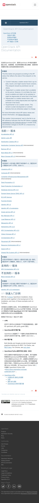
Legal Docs (4, 471)
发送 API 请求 (12, 381)
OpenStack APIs (9, 375)
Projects (3, 431)
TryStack (10, 297)
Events (3, 446)
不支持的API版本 (12, 39)
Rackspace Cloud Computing (29, 493)
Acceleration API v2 (7, 134)
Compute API (5, 173)
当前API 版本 (11, 35)
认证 (9, 379)
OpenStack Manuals (7, 458)
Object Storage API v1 (8, 234)
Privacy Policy (5, 477)
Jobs (2, 448)
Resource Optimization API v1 (10, 245)
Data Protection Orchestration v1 (12, 186)
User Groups (4, 444)
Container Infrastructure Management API (14, 176)
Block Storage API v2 (8, 276)
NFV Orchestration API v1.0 (10, 269)
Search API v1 (5, 249)
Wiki (2, 464)
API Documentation (6, 462)
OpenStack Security (6, 433)
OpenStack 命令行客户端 (16, 383)
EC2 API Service (6, 197)
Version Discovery (24, 115)
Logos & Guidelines (6, 473)
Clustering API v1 (6, 169)
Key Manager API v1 (7, 215)
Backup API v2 (6, 149)
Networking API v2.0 (8, 227)
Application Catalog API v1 (9, 141)
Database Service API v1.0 (9, 190)
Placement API (6, 241)
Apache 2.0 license (31, 491)
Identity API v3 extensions (9, 208)
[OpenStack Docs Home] (5, 23)
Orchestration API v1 (8, 238)
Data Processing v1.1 (8, 182)
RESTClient (8, 347)
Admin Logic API (6, 138)
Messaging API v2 (7, 223)
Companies (4, 450)
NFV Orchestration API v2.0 (10, 230)
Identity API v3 (6, 204)
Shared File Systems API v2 (10, 252)
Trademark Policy (6, 475)
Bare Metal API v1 (7, 153)
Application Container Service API (12, 145)
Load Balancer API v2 (8, 219)
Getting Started (5, 460)
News (2, 438)
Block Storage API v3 (8, 156)
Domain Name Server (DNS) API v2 (12, 193)
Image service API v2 (8, 212)
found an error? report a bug (13, 414)
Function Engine (6, 201)
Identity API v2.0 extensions (10, 289)
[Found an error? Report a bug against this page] (36, 57)
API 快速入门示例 (12, 41)
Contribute (4, 452)
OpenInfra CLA (5, 479)
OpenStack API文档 (9, 33)
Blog (2, 435)
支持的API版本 (11, 37)
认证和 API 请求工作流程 (15, 377)
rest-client (26, 347)
